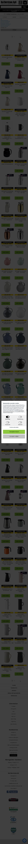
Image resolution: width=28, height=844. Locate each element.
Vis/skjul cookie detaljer (14, 427)
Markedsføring (20, 419)
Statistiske (20, 424)
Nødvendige (7, 419)
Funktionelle (7, 424)
